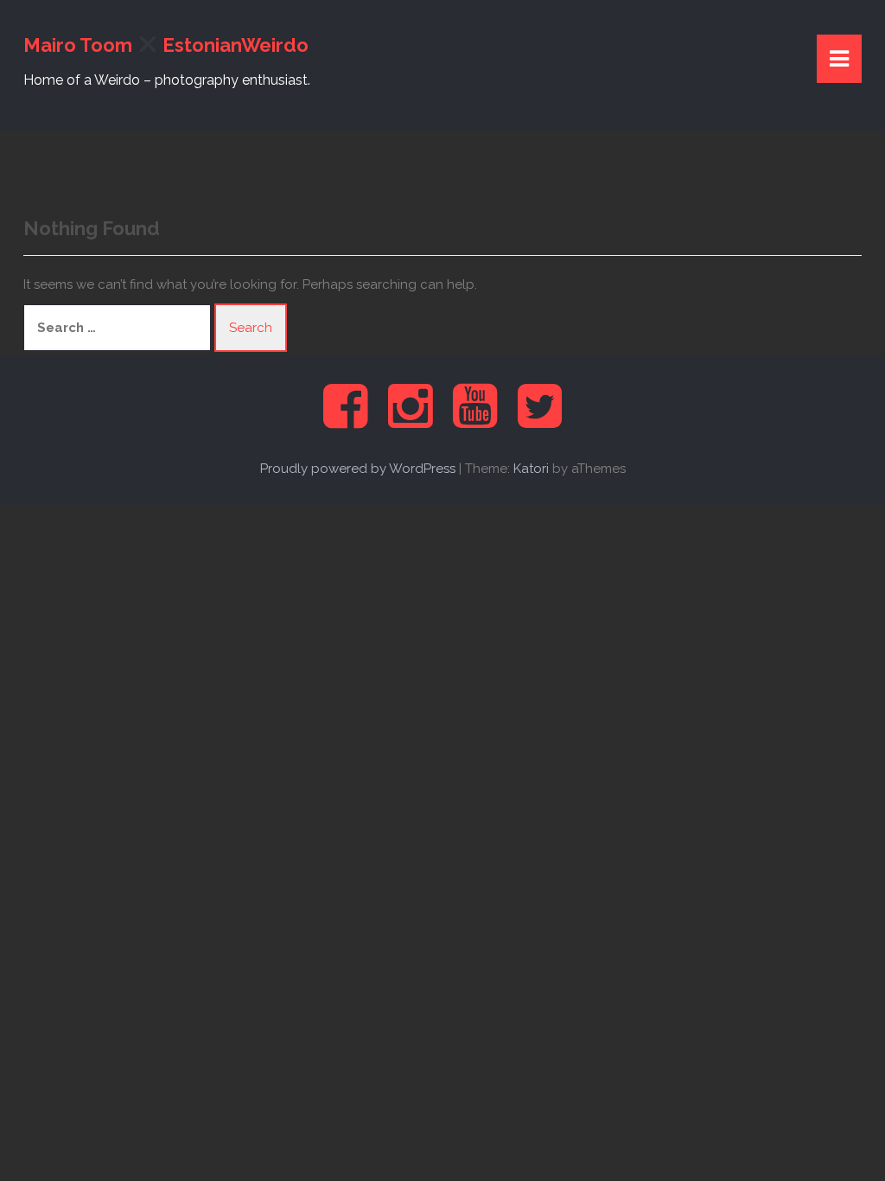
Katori (531, 468)
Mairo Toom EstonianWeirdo (166, 45)
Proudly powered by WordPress (357, 468)
